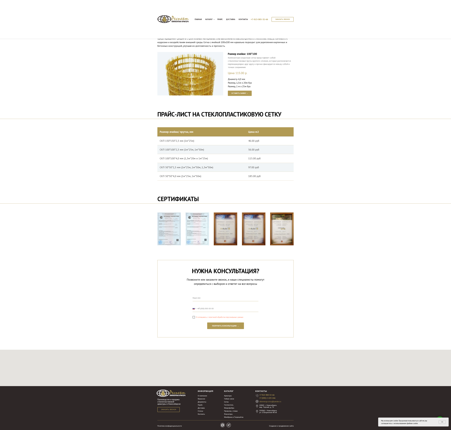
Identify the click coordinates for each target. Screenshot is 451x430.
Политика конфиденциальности (169, 426)
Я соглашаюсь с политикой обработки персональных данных (219, 317)
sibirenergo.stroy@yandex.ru (270, 401)
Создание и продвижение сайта (281, 426)
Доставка (230, 19)
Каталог (209, 19)
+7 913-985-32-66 (266, 395)
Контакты (243, 19)
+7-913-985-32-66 (259, 19)
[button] (283, 19)
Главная (198, 19)
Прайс (220, 19)
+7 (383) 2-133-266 (267, 398)
